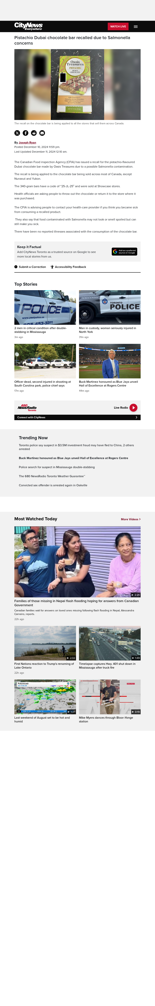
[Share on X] (17, 133)
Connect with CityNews (31, 417)
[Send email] (42, 133)
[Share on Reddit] (34, 133)
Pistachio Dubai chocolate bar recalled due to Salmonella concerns (72, 40)
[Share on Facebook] (25, 133)
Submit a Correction (32, 267)
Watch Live (118, 26)
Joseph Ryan (27, 143)
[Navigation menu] (136, 26)
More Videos (129, 519)
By (25, 143)
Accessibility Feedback (70, 267)
